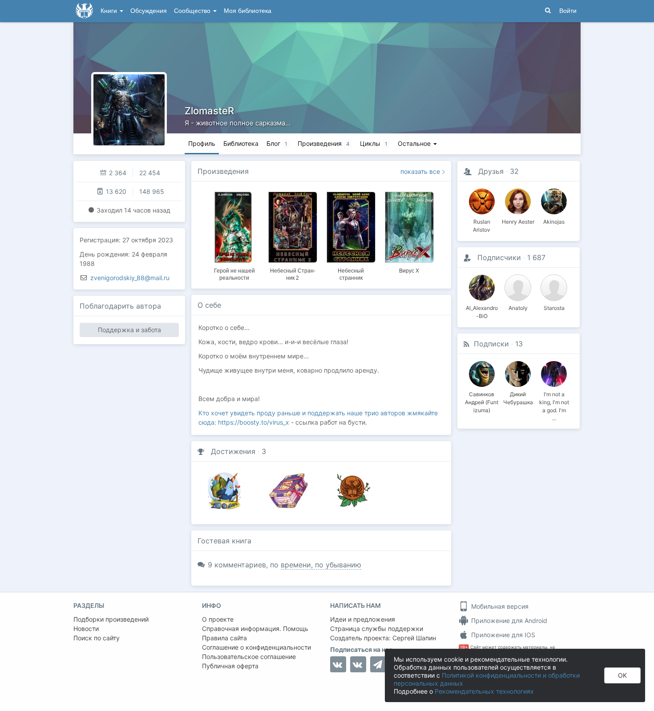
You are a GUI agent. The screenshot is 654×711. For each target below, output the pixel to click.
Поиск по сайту (96, 638)
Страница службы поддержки (376, 628)
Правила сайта (224, 638)
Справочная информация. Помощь (255, 628)
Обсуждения (148, 11)
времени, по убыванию (321, 564)
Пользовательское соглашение (249, 656)
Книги (110, 11)
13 (519, 343)
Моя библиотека (247, 11)
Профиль (201, 143)
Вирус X (409, 271)
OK (622, 675)
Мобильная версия (499, 606)
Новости (86, 628)
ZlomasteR (209, 110)
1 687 (536, 257)
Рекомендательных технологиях (484, 691)
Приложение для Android (508, 620)
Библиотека (240, 143)
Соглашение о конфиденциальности (256, 647)
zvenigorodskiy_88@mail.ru (130, 277)
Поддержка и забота (129, 329)
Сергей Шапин (414, 638)
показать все (420, 171)
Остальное (415, 143)
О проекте (218, 619)
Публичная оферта (230, 666)
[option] (234, 234)
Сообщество (193, 11)
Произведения (223, 171)
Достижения (233, 451)
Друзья (491, 171)
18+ (464, 647)
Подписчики (499, 257)
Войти (568, 11)
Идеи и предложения (362, 619)
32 (514, 171)
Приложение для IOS (502, 635)
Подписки (491, 343)
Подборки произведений (111, 619)
